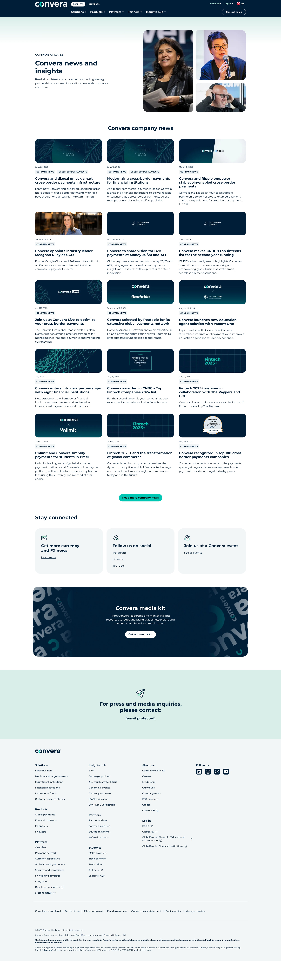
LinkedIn (118, 559)
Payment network (46, 853)
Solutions (77, 11)
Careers (146, 776)
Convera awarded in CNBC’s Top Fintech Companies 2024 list (134, 390)
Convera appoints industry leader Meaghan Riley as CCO (64, 253)
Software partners (99, 826)
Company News (45, 172)
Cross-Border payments (73, 172)
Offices (146, 804)
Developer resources (47, 887)
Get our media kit (140, 634)
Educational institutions (49, 782)
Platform (115, 11)
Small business (44, 770)
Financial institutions (47, 787)
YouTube (118, 565)
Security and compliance (49, 870)
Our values (148, 787)
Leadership (148, 782)
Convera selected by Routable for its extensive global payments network (138, 322)
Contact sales (234, 12)
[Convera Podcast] (217, 772)
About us (214, 3)
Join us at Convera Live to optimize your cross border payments (65, 322)
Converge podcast (99, 776)
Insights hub (154, 11)
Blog (91, 770)
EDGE (145, 826)
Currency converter (100, 793)
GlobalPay (148, 831)
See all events (193, 552)
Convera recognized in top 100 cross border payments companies (210, 455)
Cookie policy (173, 911)
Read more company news (140, 497)
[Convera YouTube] (226, 772)
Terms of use (72, 911)
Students (94, 4)
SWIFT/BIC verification (102, 804)
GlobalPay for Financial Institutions (162, 846)
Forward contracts (46, 820)
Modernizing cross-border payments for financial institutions (138, 180)
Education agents (99, 831)
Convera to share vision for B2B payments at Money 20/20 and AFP (137, 253)
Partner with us (98, 820)
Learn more (48, 557)
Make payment (98, 853)
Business (78, 4)
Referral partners (99, 837)
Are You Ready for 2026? (103, 782)
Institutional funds (46, 793)
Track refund (96, 864)
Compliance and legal (48, 911)
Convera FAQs (150, 810)
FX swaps (40, 831)
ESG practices (150, 799)
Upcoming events (99, 787)
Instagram (119, 552)
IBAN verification (98, 799)
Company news (151, 793)
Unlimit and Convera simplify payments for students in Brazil (62, 455)
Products (96, 11)
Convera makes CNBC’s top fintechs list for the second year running (210, 253)
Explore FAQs (97, 875)
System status (43, 892)
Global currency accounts (50, 864)
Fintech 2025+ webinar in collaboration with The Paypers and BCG (209, 392)
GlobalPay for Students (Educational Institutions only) (163, 839)
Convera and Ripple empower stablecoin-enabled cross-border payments (207, 182)
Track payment (97, 858)
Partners (134, 11)
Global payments (45, 814)
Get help (94, 870)
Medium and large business (51, 776)
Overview (40, 847)
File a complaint (93, 911)
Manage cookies (195, 911)
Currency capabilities (47, 858)
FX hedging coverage (47, 875)
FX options (41, 826)
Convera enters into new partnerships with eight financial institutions (68, 390)
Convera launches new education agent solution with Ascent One (208, 322)
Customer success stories (50, 799)
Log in (228, 3)
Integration (41, 881)
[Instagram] (208, 772)
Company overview (153, 770)
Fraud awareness (117, 911)
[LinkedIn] (199, 772)
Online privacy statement (146, 911)
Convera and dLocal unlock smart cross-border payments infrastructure (67, 180)
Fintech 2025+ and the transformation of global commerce (140, 455)
